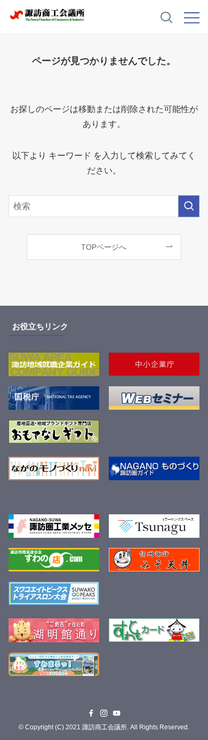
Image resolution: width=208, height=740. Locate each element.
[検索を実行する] (188, 206)
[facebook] (91, 713)
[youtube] (117, 713)
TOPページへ (103, 247)
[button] (166, 18)
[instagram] (104, 713)
